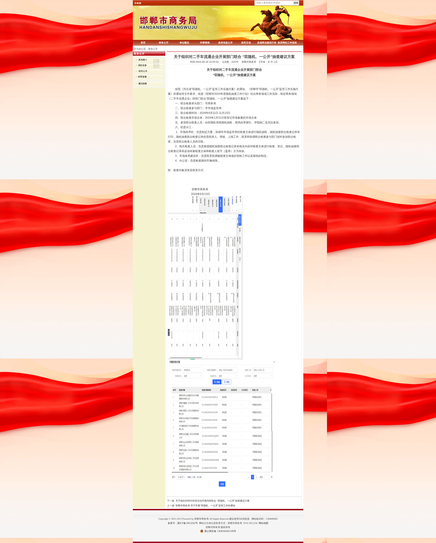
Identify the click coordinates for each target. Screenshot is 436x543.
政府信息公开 (225, 42)
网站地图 (263, 523)
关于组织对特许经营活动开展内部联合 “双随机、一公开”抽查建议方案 (213, 500)
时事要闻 (205, 42)
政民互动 (246, 42)
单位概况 (184, 42)
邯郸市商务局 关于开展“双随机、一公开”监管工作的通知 (205, 505)
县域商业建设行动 (266, 42)
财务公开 (163, 42)
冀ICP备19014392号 (187, 523)
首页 (143, 42)
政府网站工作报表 (287, 42)
